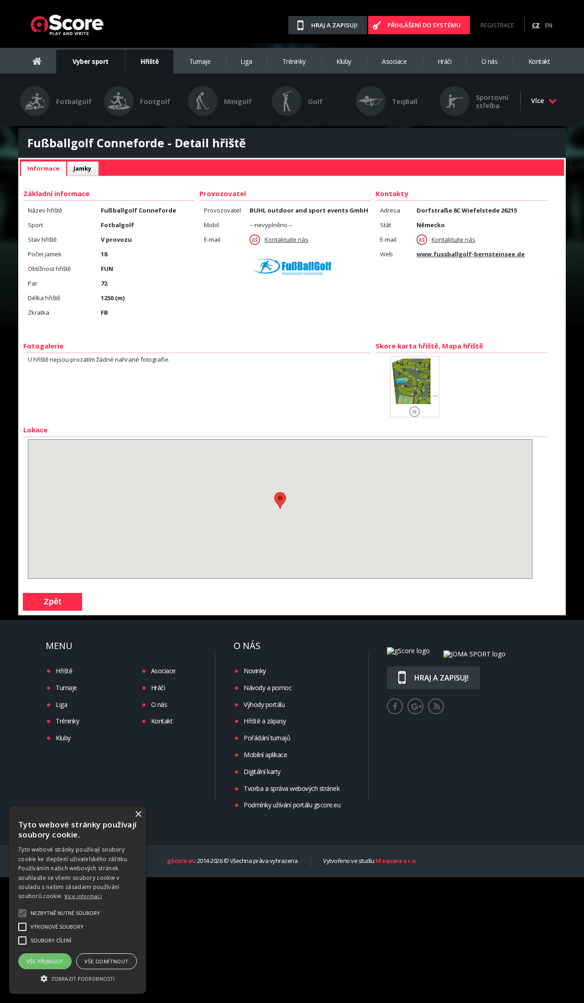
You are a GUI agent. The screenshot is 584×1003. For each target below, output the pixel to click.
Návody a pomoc (268, 687)
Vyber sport (91, 61)
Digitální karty (262, 771)
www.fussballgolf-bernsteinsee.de (471, 254)
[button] (77, 978)
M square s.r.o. (396, 861)
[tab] (43, 168)
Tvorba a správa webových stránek (291, 788)
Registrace (497, 25)
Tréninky (294, 61)
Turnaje (200, 61)
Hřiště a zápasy (265, 721)
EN (549, 25)
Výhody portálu (264, 704)
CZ (536, 25)
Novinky (255, 670)
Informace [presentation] (43, 168)
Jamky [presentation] (82, 168)
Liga (246, 61)
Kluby (343, 61)
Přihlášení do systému (424, 25)
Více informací (83, 896)
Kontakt (539, 61)
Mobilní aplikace (265, 754)
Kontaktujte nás (286, 239)
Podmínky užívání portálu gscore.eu (292, 804)
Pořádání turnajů (267, 737)
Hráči (445, 61)
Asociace (394, 61)
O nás (489, 61)
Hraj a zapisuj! (334, 25)
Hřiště (149, 61)
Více (537, 100)
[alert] (77, 900)
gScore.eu (181, 861)
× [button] (138, 814)
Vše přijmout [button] (44, 961)
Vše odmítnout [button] (106, 961)
